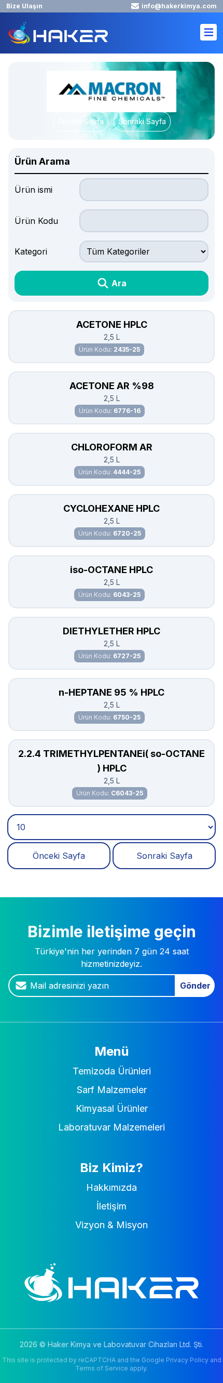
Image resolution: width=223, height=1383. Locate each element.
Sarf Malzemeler (112, 1089)
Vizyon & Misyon (111, 1224)
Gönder (195, 985)
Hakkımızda (111, 1187)
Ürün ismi (33, 189)
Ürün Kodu (36, 221)
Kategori (31, 251)
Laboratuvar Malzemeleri (111, 1127)
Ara (118, 283)
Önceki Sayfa (81, 121)
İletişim (111, 1206)
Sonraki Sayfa (142, 121)
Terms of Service (101, 1368)
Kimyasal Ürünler (112, 1108)
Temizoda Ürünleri (112, 1071)
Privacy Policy (187, 1360)
